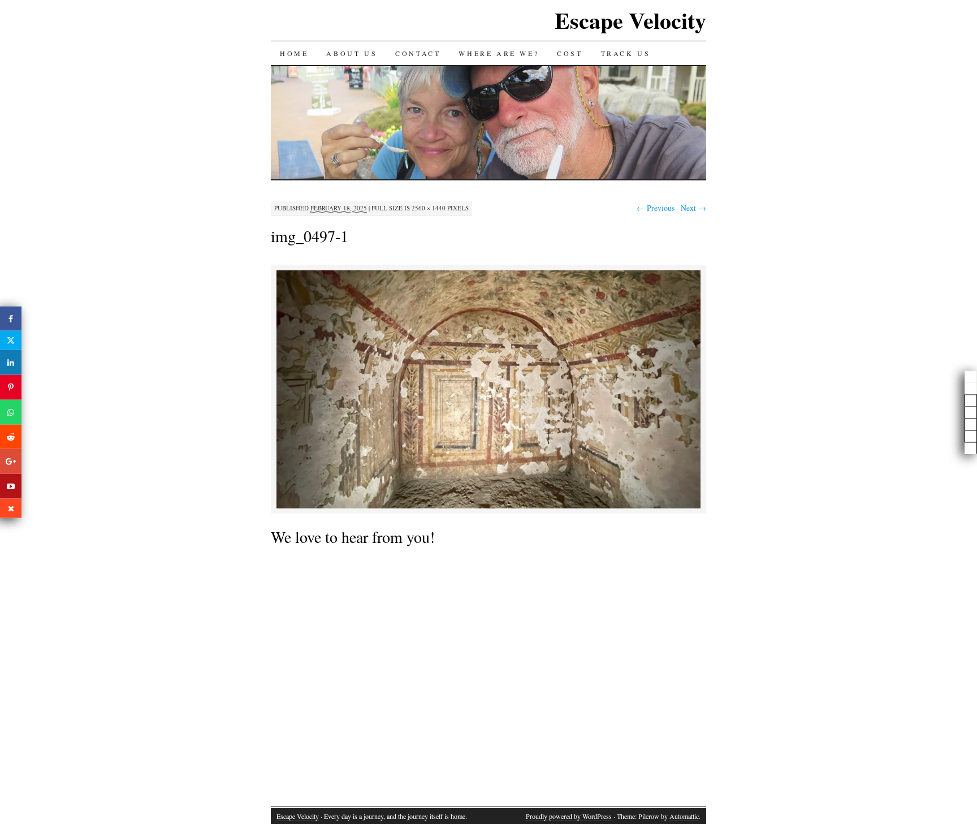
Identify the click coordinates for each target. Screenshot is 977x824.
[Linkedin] (10, 362)
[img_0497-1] (488, 506)
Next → (693, 207)
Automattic (684, 816)
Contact (417, 53)
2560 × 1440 (429, 208)
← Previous (656, 207)
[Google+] (10, 461)
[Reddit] (10, 436)
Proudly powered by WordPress (569, 816)
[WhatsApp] (10, 412)
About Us (351, 53)
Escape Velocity (630, 20)
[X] (10, 340)
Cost (569, 53)
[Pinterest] (10, 387)
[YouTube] (10, 486)
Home (294, 53)
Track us (626, 53)
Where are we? (499, 53)
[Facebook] (10, 318)
